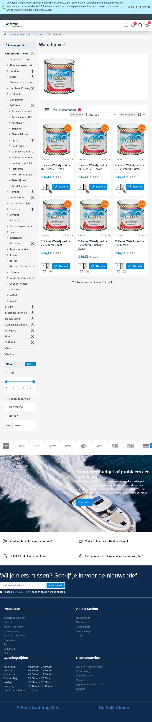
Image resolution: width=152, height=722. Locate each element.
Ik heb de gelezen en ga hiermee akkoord (34, 591)
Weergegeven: (128, 114)
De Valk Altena (114, 707)
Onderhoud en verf (20, 34)
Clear (32, 364)
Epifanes (38, 34)
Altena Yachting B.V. (38, 707)
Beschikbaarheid (19, 398)
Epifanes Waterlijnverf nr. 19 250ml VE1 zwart (93, 167)
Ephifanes (44, 159)
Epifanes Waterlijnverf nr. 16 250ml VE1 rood (56, 167)
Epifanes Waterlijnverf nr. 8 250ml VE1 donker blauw (93, 245)
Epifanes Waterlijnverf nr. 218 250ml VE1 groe (130, 167)
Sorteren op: (77, 114)
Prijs (11, 372)
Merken (13, 415)
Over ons (84, 502)
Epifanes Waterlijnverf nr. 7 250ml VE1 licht (56, 243)
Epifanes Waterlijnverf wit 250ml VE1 (130, 243)
